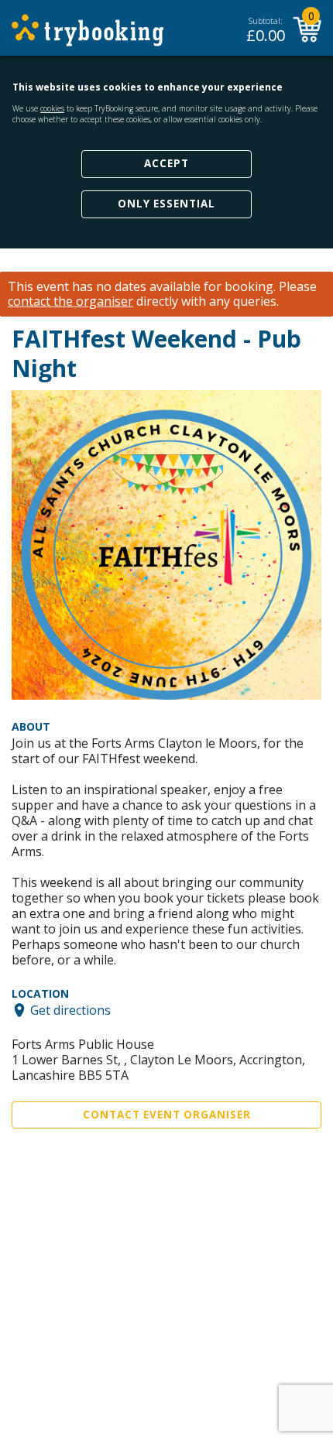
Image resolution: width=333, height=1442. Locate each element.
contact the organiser (70, 301)
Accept (166, 163)
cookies (52, 108)
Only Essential (166, 204)
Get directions (70, 1010)
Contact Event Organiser (167, 1115)
